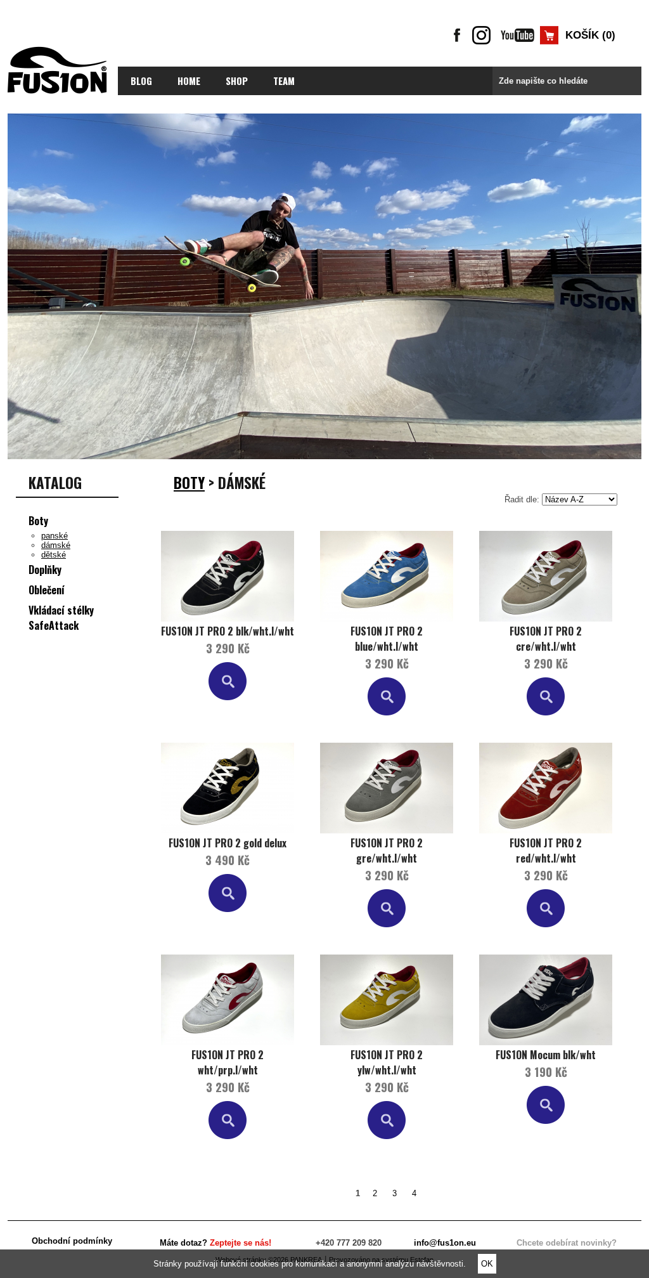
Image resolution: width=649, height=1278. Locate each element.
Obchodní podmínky (72, 1241)
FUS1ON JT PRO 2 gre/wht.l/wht (386, 850)
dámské (55, 545)
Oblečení (47, 589)
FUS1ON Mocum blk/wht (546, 1054)
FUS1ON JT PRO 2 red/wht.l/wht (546, 850)
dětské (53, 554)
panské (54, 535)
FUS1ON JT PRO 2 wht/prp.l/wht (227, 1062)
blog (141, 81)
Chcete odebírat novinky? (567, 1243)
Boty (38, 520)
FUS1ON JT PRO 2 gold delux (227, 843)
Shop (237, 81)
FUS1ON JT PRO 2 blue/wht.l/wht (386, 638)
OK (487, 1263)
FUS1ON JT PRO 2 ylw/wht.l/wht (386, 1062)
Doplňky (45, 569)
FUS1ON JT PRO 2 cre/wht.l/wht (546, 638)
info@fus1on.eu (445, 1243)
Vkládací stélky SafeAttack (61, 618)
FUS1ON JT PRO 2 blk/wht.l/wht (227, 631)
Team (284, 81)
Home (188, 81)
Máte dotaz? (215, 1243)
